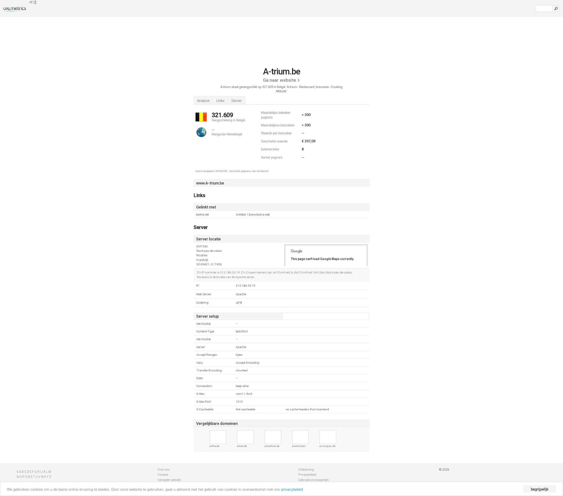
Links (220, 100)
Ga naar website (279, 80)
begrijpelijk (539, 489)
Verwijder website (169, 480)
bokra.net (202, 214)
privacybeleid (292, 489)
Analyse (203, 100)
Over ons (163, 469)
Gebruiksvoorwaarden (313, 480)
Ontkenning (306, 469)
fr (35, 2)
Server (236, 100)
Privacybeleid (307, 474)
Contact (162, 474)
